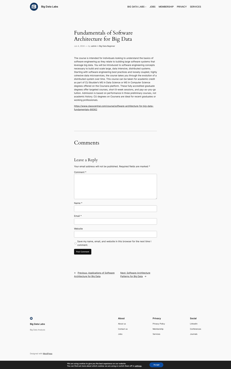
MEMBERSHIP (166, 6)
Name (78, 203)
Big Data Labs (49, 6)
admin (94, 46)
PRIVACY (182, 6)
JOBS (152, 6)
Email (78, 216)
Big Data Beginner (107, 46)
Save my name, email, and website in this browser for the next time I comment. (114, 243)
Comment (80, 172)
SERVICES (195, 6)
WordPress (47, 353)
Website (78, 228)
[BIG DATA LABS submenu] (145, 6)
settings (138, 366)
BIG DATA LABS (136, 6)
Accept (156, 365)
